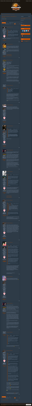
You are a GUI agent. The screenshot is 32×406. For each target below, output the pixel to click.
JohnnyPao (4, 59)
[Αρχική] (16, 7)
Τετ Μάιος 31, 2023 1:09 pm (10, 171)
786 (4, 353)
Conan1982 (4, 176)
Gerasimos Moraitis (4, 281)
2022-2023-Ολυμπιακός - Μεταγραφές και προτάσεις (9, 17)
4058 (4, 156)
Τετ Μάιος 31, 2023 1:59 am (10, 44)
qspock (9, 245)
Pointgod (9, 30)
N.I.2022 (4, 199)
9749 (4, 179)
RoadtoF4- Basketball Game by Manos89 (26, 41)
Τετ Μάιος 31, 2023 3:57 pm (10, 242)
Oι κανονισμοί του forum (9, 54)
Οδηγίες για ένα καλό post (9, 55)
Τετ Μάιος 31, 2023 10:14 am (10, 85)
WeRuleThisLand (4, 222)
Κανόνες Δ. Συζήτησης (4, 20)
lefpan (4, 246)
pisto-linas (4, 107)
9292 (4, 51)
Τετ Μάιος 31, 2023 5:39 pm (10, 303)
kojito (4, 48)
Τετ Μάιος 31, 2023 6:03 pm (10, 350)
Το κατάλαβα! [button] (28, 404)
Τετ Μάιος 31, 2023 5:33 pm (10, 276)
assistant (4, 26)
